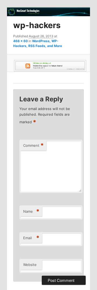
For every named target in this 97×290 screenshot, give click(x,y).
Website (30, 264)
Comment (33, 145)
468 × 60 (20, 41)
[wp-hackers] (48, 66)
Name (31, 211)
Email (31, 237)
